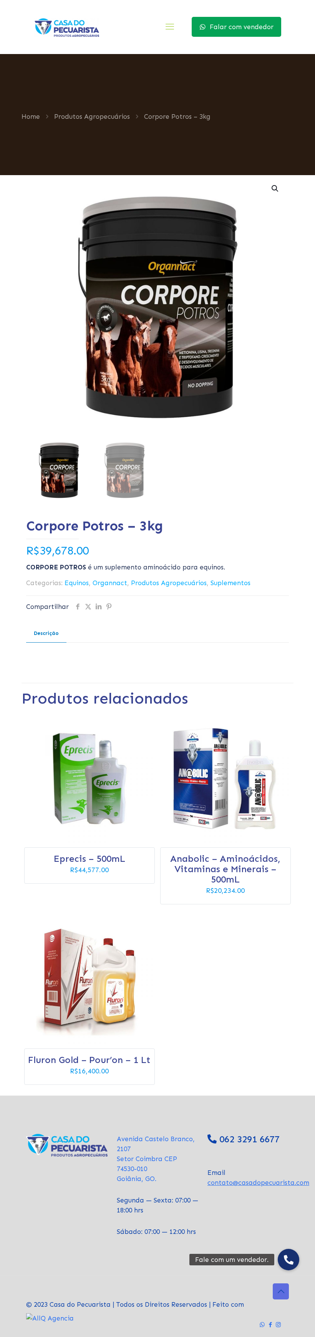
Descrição (46, 633)
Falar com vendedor (242, 27)
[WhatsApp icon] (262, 1324)
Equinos (77, 583)
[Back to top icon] (281, 1291)
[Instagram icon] (278, 1324)
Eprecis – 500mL (89, 858)
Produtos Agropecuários (92, 116)
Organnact (110, 583)
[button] (275, 188)
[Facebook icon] (270, 1324)
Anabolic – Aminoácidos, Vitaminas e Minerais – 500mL (225, 869)
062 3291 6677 (249, 1139)
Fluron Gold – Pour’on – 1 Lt (89, 1059)
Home (31, 116)
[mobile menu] (169, 26)
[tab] (46, 633)
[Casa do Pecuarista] (66, 27)
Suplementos (230, 583)
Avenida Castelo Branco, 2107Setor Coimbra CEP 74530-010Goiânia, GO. (156, 1159)
